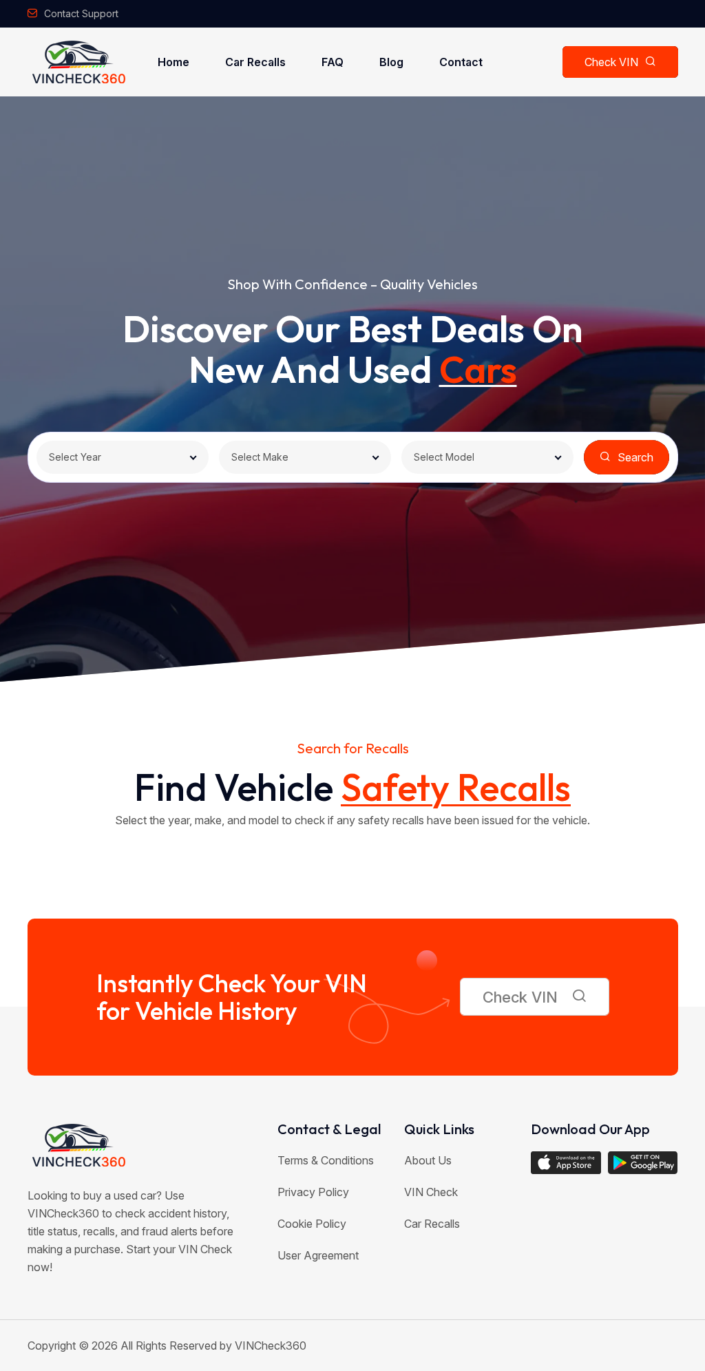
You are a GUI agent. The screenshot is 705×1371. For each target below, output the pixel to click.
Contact (461, 62)
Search (635, 457)
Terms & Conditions (325, 1160)
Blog (391, 62)
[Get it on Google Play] (643, 1169)
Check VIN (611, 62)
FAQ (333, 62)
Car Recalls (255, 62)
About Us (428, 1160)
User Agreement (318, 1255)
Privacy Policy (313, 1192)
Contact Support (81, 14)
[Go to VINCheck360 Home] (79, 62)
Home (173, 62)
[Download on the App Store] (566, 1162)
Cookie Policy (311, 1224)
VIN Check (431, 1192)
